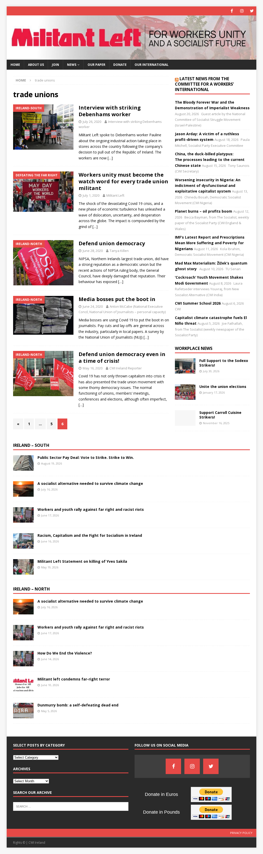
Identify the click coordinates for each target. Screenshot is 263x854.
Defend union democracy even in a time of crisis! (122, 357)
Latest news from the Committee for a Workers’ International (204, 84)
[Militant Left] (132, 56)
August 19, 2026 (51, 463)
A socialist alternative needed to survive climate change (90, 483)
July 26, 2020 (92, 121)
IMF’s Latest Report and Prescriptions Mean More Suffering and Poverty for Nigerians (210, 243)
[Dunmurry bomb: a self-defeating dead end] (23, 710)
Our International (151, 64)
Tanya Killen (119, 250)
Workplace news (193, 348)
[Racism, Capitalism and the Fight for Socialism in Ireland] (23, 541)
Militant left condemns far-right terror (73, 679)
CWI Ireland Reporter (125, 368)
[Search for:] (71, 806)
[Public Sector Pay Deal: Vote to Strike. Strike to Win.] (23, 463)
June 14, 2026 (50, 659)
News (71, 64)
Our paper (96, 64)
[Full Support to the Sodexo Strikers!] (185, 366)
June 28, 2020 (93, 250)
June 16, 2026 (50, 541)
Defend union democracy (112, 243)
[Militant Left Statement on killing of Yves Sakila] (23, 567)
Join (55, 64)
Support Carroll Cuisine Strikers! (220, 415)
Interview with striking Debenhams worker (110, 111)
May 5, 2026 (49, 711)
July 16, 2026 (49, 489)
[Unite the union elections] (185, 392)
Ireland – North (31, 589)
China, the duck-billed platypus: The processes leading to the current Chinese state (210, 159)
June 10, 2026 (50, 685)
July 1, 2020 (91, 195)
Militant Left (115, 195)
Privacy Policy (241, 833)
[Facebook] (231, 10)
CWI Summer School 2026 (198, 303)
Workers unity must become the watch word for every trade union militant (123, 181)
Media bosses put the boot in (117, 299)
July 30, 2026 (211, 371)
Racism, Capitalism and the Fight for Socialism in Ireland (89, 535)
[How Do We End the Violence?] (23, 658)
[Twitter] (251, 10)
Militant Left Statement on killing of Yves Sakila (82, 561)
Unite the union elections (222, 386)
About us (36, 64)
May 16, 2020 (92, 368)
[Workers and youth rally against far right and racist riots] (23, 515)
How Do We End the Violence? (64, 653)
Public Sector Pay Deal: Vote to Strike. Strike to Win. (85, 457)
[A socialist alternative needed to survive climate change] (23, 489)
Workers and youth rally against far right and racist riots (91, 509)
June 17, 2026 (50, 515)
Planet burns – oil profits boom (203, 211)
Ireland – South (31, 445)
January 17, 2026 (214, 392)
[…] (110, 158)
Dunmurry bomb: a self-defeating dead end (77, 705)
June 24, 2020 (93, 306)
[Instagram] (241, 10)
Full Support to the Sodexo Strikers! (223, 363)
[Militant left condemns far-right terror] (23, 684)
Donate (120, 64)
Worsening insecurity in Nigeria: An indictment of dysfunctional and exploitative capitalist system (207, 185)
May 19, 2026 (49, 567)
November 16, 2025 (216, 423)
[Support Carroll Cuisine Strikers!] (185, 418)
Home (15, 64)
